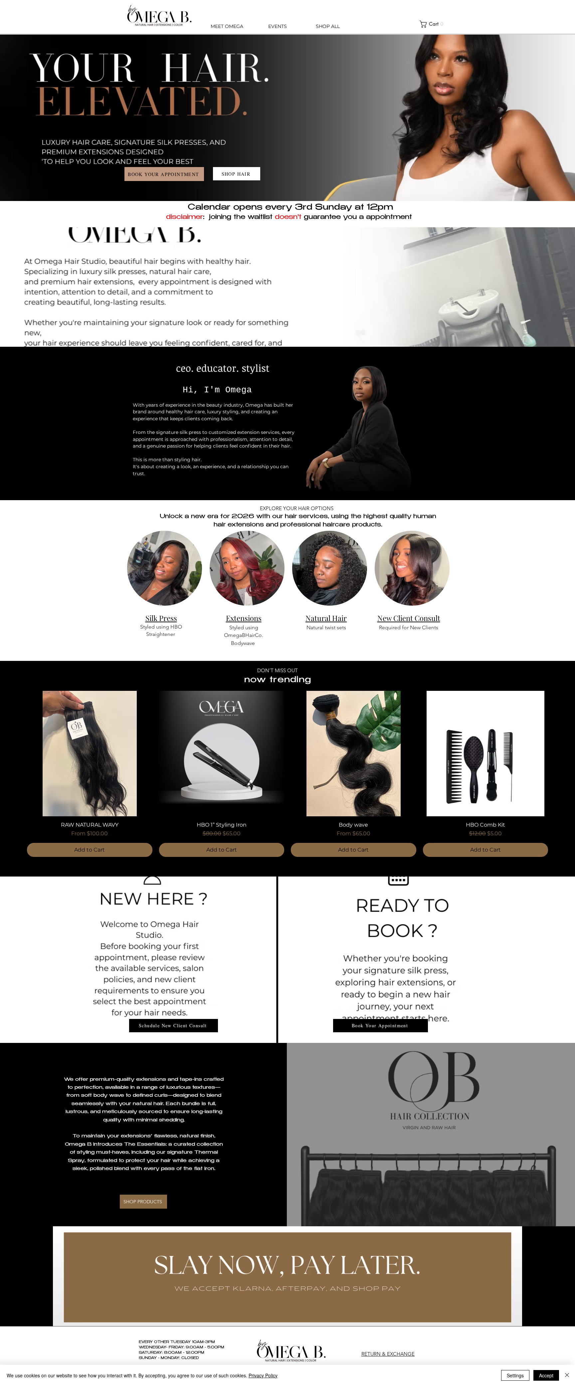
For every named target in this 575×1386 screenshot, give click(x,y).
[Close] (567, 1375)
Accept (546, 1375)
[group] (287, 774)
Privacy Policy (263, 1375)
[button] (433, 24)
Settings (515, 1375)
